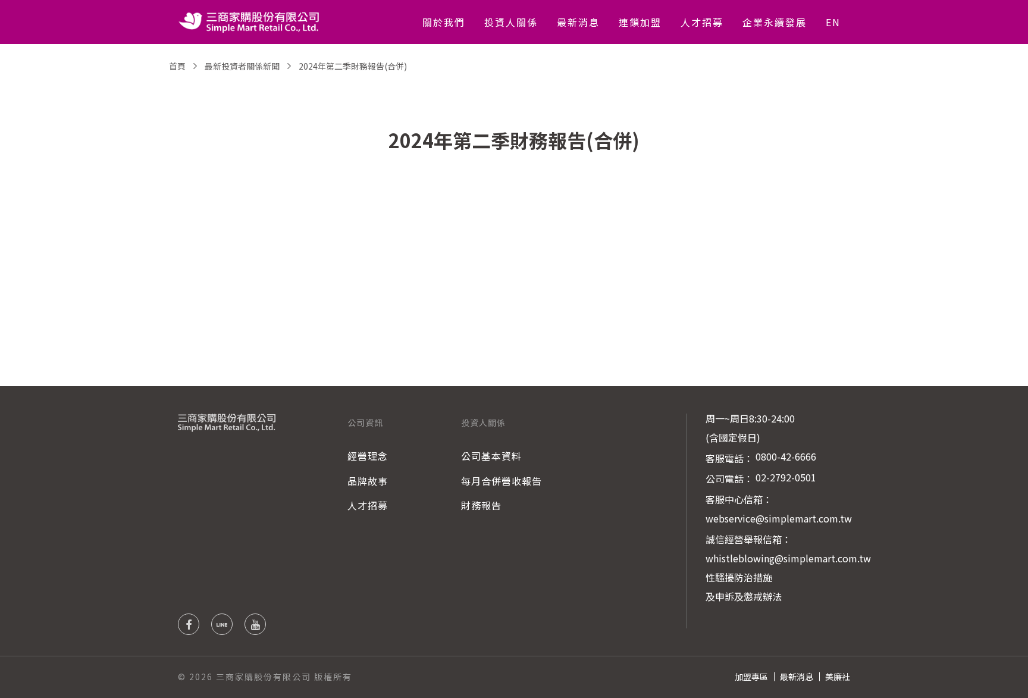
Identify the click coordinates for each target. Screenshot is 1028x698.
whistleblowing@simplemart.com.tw (788, 558)
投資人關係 (511, 22)
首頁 (177, 66)
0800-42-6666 (786, 456)
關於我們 (443, 22)
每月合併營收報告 (501, 481)
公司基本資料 (491, 456)
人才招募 (702, 22)
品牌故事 (367, 481)
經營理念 (367, 456)
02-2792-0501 (786, 477)
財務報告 (481, 505)
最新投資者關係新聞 (242, 66)
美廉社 (837, 677)
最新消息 (578, 22)
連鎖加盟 (640, 22)
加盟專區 (751, 677)
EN (833, 22)
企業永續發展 (774, 22)
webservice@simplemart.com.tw (779, 518)
